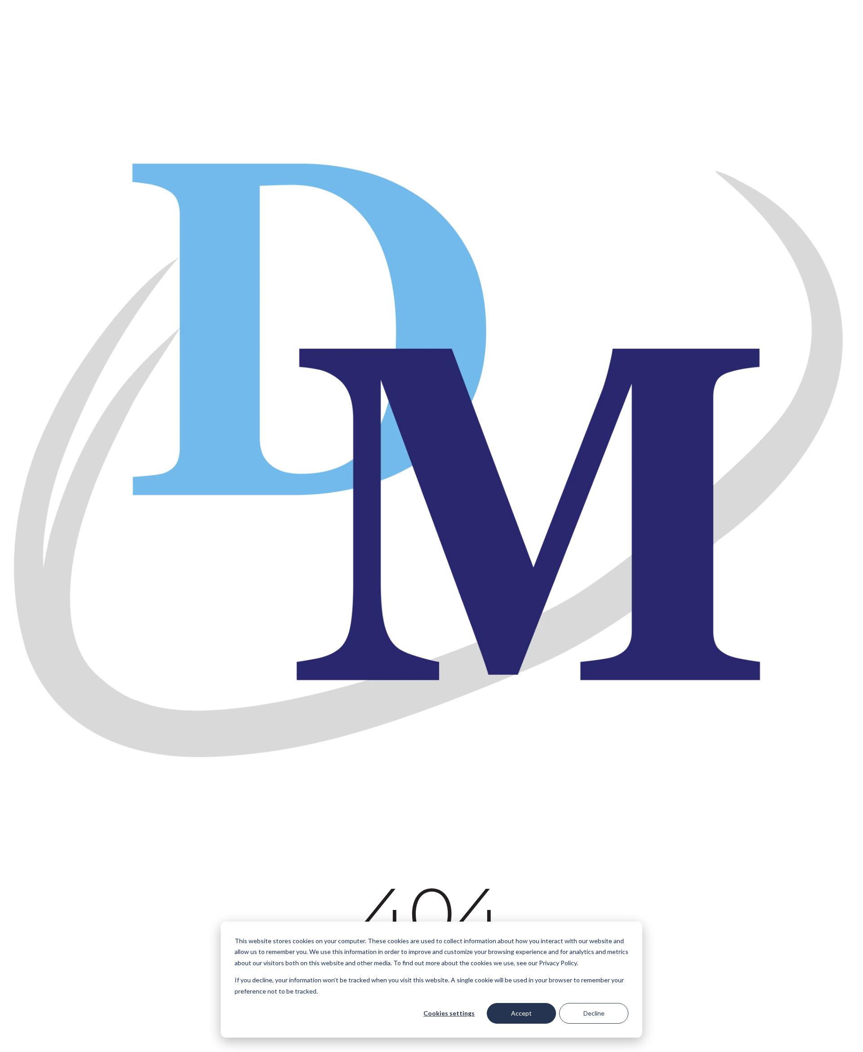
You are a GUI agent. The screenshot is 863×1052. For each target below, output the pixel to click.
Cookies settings (449, 1013)
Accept (521, 1013)
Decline (594, 1013)
